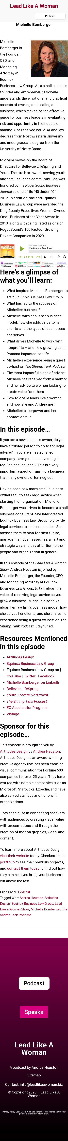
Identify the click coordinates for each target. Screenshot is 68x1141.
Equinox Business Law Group (30, 664)
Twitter (29, 676)
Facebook (46, 676)
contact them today (23, 868)
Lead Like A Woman (34, 6)
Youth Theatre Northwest (27, 695)
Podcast (24, 892)
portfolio (8, 862)
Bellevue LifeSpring (23, 689)
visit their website (14, 856)
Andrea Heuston (46, 751)
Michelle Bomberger (45, 909)
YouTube (14, 676)
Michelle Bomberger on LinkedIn (33, 682)
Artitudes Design (20, 657)
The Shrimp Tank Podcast (27, 701)
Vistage (13, 714)
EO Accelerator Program (27, 708)
